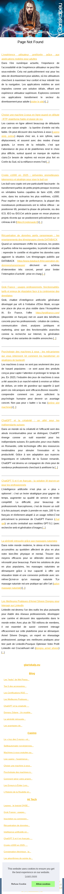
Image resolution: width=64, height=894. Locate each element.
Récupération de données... (17, 825)
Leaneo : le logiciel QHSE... (16, 805)
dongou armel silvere (47, 648)
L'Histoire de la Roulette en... (17, 792)
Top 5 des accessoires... (15, 686)
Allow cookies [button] (43, 884)
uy (60, 888)
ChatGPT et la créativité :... (16, 706)
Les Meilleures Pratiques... (16, 699)
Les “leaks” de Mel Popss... (16, 679)
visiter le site (37, 101)
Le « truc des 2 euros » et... (17, 739)
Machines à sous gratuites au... (18, 752)
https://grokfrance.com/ (47, 312)
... (46, 101)
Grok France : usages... (15, 812)
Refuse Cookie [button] (18, 884)
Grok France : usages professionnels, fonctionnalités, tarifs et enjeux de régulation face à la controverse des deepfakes (30, 291)
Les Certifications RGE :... (16, 693)
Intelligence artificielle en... (16, 832)
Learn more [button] (31, 876)
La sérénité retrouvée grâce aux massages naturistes (29, 541)
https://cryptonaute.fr (27, 222)
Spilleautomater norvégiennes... (19, 746)
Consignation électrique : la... (17, 851)
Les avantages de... (13, 725)
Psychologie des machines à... (18, 772)
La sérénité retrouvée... (15, 719)
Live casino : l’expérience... (16, 759)
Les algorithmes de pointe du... (18, 858)
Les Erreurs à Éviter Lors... (16, 785)
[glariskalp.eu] (32, 18)
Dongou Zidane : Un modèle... (18, 712)
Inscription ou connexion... (16, 819)
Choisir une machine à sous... (18, 765)
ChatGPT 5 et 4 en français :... (18, 838)
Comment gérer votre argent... (18, 779)
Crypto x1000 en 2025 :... (16, 845)
